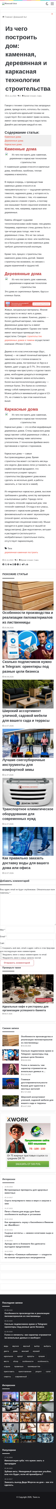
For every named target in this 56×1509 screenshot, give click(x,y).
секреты (7, 1377)
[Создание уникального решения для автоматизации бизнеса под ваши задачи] (28, 1438)
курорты (30, 1356)
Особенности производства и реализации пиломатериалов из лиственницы (37, 1039)
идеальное (8, 1356)
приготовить (9, 1372)
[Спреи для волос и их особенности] (45, 1417)
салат (48, 1372)
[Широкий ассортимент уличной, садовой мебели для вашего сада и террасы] (10, 1101)
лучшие (41, 1356)
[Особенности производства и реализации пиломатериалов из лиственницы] (10, 1040)
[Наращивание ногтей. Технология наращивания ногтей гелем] (10, 1417)
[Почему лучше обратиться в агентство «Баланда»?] (28, 1407)
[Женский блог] (9, 4)
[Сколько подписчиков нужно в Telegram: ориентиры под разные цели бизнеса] (10, 1054)
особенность (43, 1361)
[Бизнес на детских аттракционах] (10, 1438)
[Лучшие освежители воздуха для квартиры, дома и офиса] (45, 1407)
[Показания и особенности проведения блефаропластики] (45, 1427)
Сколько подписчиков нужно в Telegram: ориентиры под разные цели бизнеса (37, 1054)
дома (15, 1351)
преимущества (34, 1366)
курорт (20, 1356)
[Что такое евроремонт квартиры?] (10, 1396)
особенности (27, 1361)
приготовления (25, 1372)
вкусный (26, 1346)
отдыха (7, 1366)
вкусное (15, 1346)
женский (25, 1351)
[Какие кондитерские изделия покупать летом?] (28, 1417)
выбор (37, 1346)
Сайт (2, 943)
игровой (36, 1351)
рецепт (39, 1372)
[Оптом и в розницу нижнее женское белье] (28, 1427)
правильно (18, 1366)
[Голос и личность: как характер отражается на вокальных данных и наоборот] (10, 1069)
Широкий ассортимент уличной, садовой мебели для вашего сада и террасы (37, 1100)
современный (21, 1377)
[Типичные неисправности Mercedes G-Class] (10, 1407)
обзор (15, 1361)
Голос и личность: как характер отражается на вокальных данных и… (33, 1068)
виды (6, 1346)
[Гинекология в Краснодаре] (10, 1427)
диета (6, 1351)
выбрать (47, 1346)
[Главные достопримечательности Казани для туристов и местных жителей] (10, 1083)
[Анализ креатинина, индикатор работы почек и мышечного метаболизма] (45, 1438)
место (6, 1361)
